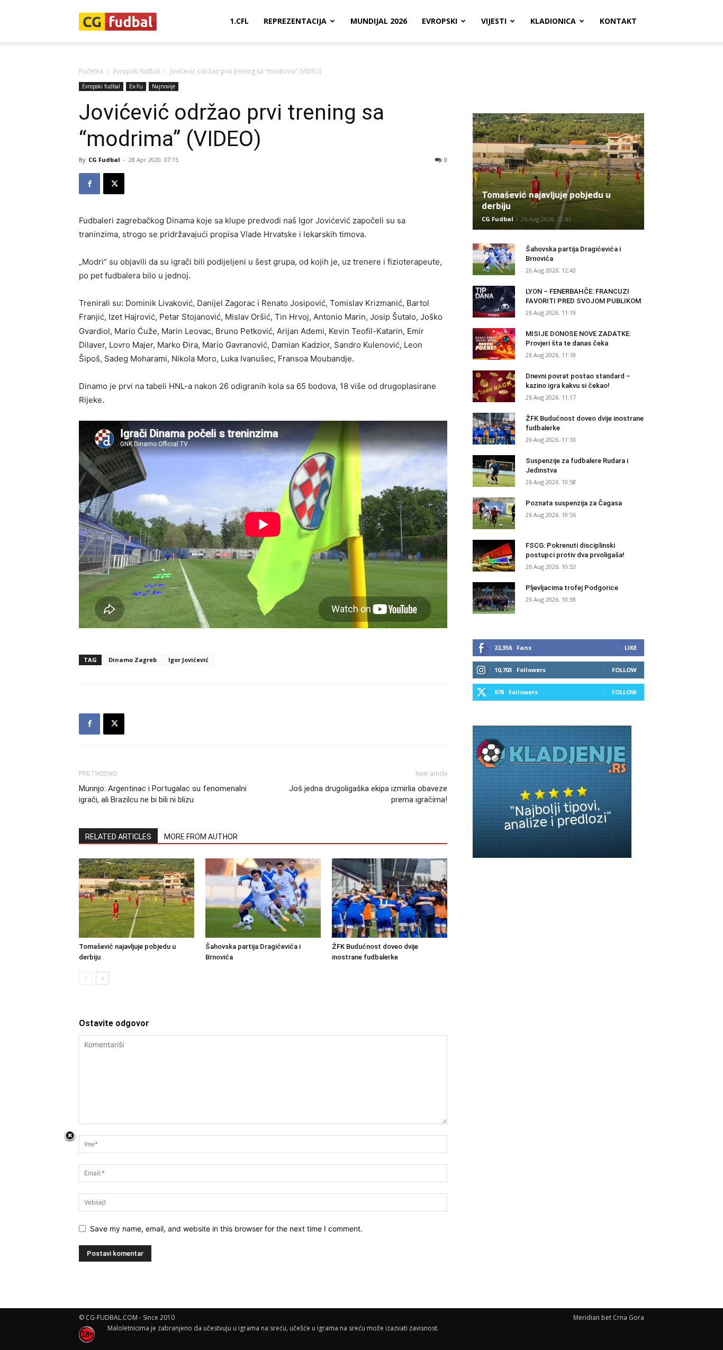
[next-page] (102, 978)
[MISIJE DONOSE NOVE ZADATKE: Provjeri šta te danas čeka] (494, 344)
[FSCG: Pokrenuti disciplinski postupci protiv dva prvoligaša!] (494, 556)
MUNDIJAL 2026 (378, 21)
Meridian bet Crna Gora (608, 1317)
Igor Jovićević (188, 660)
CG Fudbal (104, 160)
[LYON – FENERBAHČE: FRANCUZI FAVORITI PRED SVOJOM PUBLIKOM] (494, 302)
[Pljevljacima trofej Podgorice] (494, 598)
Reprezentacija (295, 21)
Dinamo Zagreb (133, 660)
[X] (113, 183)
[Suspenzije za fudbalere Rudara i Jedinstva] (494, 471)
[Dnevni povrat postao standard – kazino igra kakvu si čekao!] (494, 386)
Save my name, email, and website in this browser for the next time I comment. (226, 1228)
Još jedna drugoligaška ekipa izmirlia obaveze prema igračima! (368, 794)
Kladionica (553, 21)
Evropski (439, 21)
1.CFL (239, 21)
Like (631, 647)
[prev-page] (85, 978)
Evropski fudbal (136, 71)
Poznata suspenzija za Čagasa (574, 503)
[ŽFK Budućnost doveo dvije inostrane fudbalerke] (389, 898)
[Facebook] (89, 183)
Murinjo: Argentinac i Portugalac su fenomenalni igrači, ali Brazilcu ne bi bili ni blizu (163, 794)
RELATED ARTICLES (118, 836)
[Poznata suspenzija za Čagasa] (494, 513)
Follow (624, 670)
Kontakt (618, 21)
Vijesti (494, 21)
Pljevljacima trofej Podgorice (572, 588)
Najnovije (163, 86)
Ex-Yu (136, 86)
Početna (91, 71)
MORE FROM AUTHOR (201, 836)
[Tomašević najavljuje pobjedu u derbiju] (136, 898)
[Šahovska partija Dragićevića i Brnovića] (263, 898)
